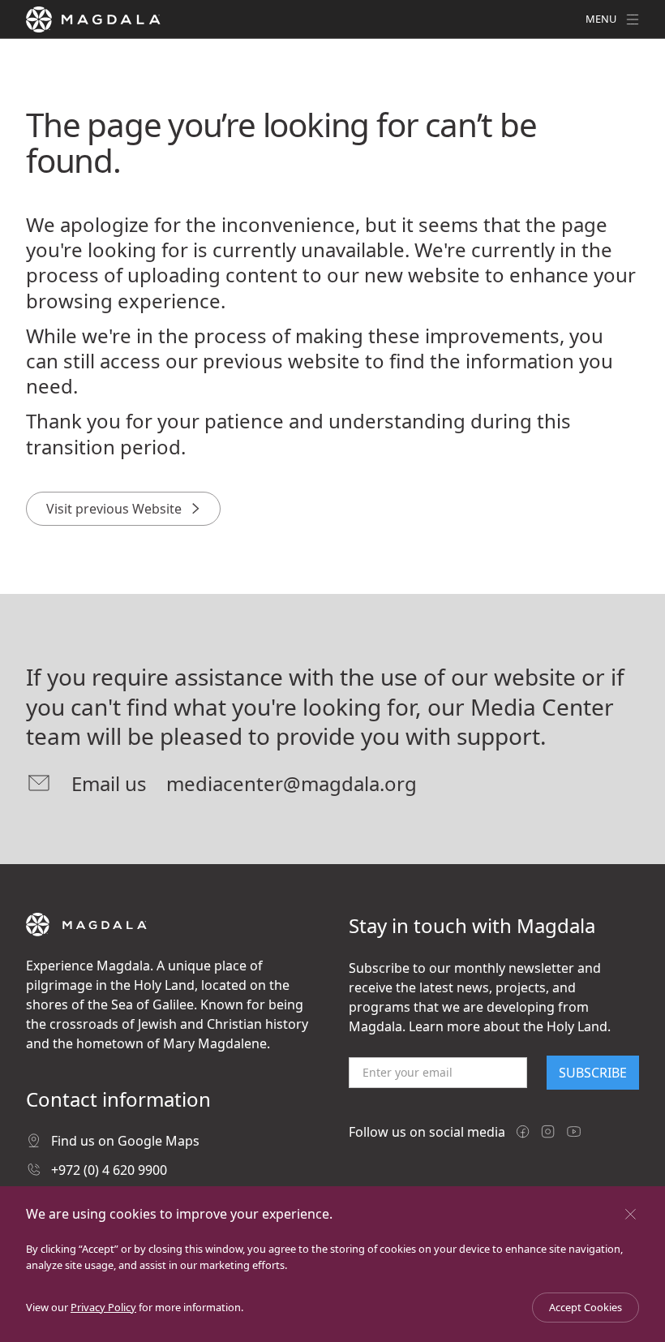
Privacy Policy (103, 1307)
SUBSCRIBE (593, 1073)
